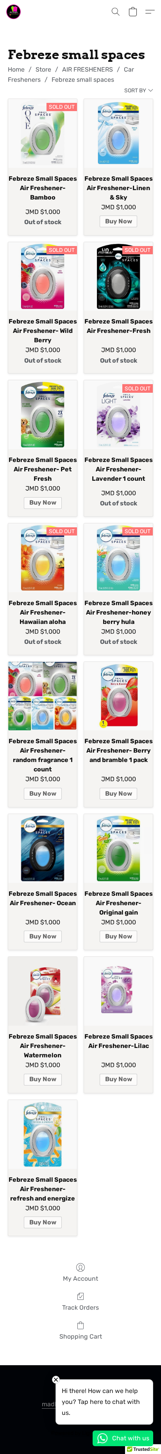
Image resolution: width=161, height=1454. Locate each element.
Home (16, 69)
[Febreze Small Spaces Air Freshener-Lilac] (118, 991)
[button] (13, 11)
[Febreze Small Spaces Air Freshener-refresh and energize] (42, 1134)
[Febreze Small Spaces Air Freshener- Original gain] (118, 848)
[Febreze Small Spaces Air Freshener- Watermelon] (42, 991)
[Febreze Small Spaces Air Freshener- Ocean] (42, 848)
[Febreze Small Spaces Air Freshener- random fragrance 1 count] (42, 696)
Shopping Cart (80, 1336)
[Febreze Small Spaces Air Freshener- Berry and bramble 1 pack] (118, 696)
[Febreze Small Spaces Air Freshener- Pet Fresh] (42, 414)
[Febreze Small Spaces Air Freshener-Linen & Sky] (118, 133)
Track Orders (80, 1307)
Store (43, 69)
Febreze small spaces (83, 79)
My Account (80, 1278)
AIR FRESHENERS (87, 69)
